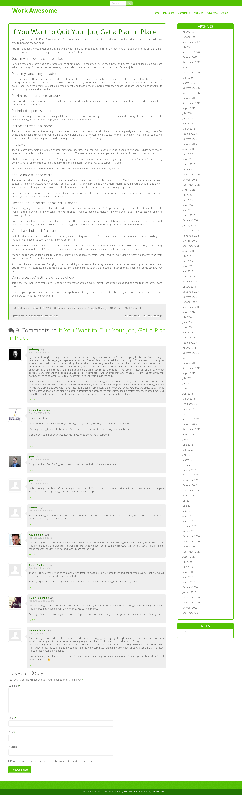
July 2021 (187, 47)
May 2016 (187, 205)
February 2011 (190, 526)
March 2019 (188, 82)
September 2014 (191, 307)
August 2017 (188, 149)
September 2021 (191, 42)
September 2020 (191, 62)
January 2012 (189, 470)
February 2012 (190, 465)
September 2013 (191, 368)
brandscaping (40, 410)
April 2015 (187, 271)
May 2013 (187, 388)
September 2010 (191, 551)
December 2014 (191, 291)
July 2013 (187, 378)
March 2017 (188, 164)
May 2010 (187, 572)
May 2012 (187, 449)
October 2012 (189, 424)
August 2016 (188, 189)
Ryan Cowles (39, 597)
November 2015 (191, 235)
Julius (33, 480)
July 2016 (187, 194)
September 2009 (191, 612)
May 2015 (187, 266)
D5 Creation (130, 791)
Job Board (168, 12)
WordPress (158, 791)
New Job (92, 308)
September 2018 (191, 103)
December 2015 (191, 230)
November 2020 (191, 52)
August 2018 (188, 108)
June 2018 (187, 118)
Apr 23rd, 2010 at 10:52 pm (41, 600)
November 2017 (191, 138)
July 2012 (187, 439)
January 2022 (189, 31)
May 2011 (187, 510)
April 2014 (187, 332)
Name (11, 717)
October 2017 (189, 143)
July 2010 (187, 561)
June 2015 (187, 261)
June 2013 (187, 383)
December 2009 (191, 597)
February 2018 (190, 133)
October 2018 (189, 98)
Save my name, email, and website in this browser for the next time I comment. (53, 761)
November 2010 (191, 541)
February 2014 (190, 342)
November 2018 (191, 93)
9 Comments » (136, 308)
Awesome (36, 534)
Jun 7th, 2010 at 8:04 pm (40, 633)
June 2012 (187, 444)
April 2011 (187, 516)
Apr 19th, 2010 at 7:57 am (40, 568)
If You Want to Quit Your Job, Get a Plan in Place (87, 333)
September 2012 (191, 429)
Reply (32, 399)
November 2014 (191, 296)
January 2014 (189, 347)
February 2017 (190, 169)
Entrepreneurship (67, 308)
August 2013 (188, 373)
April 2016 (187, 210)
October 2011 (189, 485)
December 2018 (191, 87)
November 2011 (191, 480)
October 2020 (189, 57)
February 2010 (190, 587)
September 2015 (191, 245)
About (224, 12)
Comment (13, 685)
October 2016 (189, 179)
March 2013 (188, 398)
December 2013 (191, 352)
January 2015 (189, 286)
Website (12, 746)
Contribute (184, 12)
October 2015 (189, 240)
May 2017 (187, 159)
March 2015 (188, 276)
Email (11, 732)
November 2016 (191, 174)
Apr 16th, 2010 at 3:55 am (40, 459)
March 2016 (188, 215)
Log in (185, 631)
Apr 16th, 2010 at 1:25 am (40, 413)
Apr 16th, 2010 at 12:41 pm (41, 510)
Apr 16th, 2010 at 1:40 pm (40, 537)
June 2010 (187, 566)
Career (117, 308)
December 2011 (191, 475)
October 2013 (189, 363)
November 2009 (191, 602)
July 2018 (187, 113)
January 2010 (189, 592)
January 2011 (189, 531)
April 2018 (187, 123)
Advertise (212, 12)
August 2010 (188, 556)
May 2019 (187, 77)
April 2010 (187, 577)
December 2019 (191, 72)
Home (156, 12)
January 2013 (189, 408)
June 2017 (187, 154)
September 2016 (191, 184)
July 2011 (187, 500)
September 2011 (191, 490)
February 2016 (190, 220)
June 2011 (187, 505)
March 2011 (188, 521)
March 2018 (188, 128)
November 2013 (191, 358)
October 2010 (189, 546)
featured (81, 308)
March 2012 (188, 459)
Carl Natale (23, 308)
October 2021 (189, 36)
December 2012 (191, 414)
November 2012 (191, 419)
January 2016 (189, 225)
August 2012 (188, 434)
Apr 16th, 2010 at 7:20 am (40, 483)
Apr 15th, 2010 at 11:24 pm (41, 352)
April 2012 (187, 454)
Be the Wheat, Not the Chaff (142, 315)
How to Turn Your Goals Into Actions (36, 315)
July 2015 (187, 256)
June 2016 (187, 200)
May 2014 (187, 327)
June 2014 (187, 322)
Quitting (102, 308)
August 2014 (188, 312)
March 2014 (188, 337)
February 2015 (190, 281)
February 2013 (190, 403)
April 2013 (187, 393)
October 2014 (189, 301)
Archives (198, 12)
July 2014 (187, 317)
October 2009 (189, 607)
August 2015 (188, 251)
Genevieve (37, 630)
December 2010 (191, 536)
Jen (31, 456)
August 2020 (188, 67)
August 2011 (188, 495)
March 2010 (188, 582)
